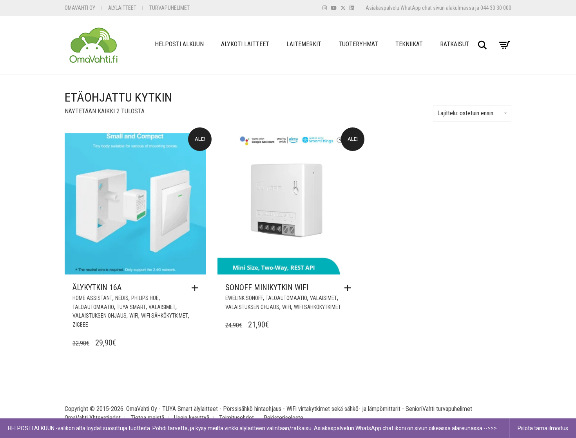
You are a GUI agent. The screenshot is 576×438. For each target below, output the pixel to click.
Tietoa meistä (147, 418)
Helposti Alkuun (179, 44)
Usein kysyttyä (191, 418)
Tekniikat (409, 44)
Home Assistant (92, 298)
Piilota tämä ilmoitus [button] (543, 428)
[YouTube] (334, 8)
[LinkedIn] (352, 8)
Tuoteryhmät (358, 44)
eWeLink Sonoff (244, 298)
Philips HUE (145, 298)
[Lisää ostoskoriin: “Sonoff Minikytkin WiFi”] (349, 287)
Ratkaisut (454, 44)
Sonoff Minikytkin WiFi (266, 287)
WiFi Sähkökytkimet (164, 316)
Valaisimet (162, 307)
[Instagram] (324, 8)
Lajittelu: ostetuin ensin (465, 113)
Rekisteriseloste (283, 418)
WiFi (133, 316)
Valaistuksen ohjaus (99, 316)
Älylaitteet (122, 8)
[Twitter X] (343, 8)
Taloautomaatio (93, 307)
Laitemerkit (303, 44)
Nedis (122, 298)
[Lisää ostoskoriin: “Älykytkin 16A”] (197, 287)
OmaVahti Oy (80, 8)
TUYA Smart (131, 307)
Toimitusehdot (236, 418)
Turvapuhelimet (169, 8)
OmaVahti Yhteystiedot (93, 418)
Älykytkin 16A (96, 287)
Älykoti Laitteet (245, 44)
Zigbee (80, 325)
